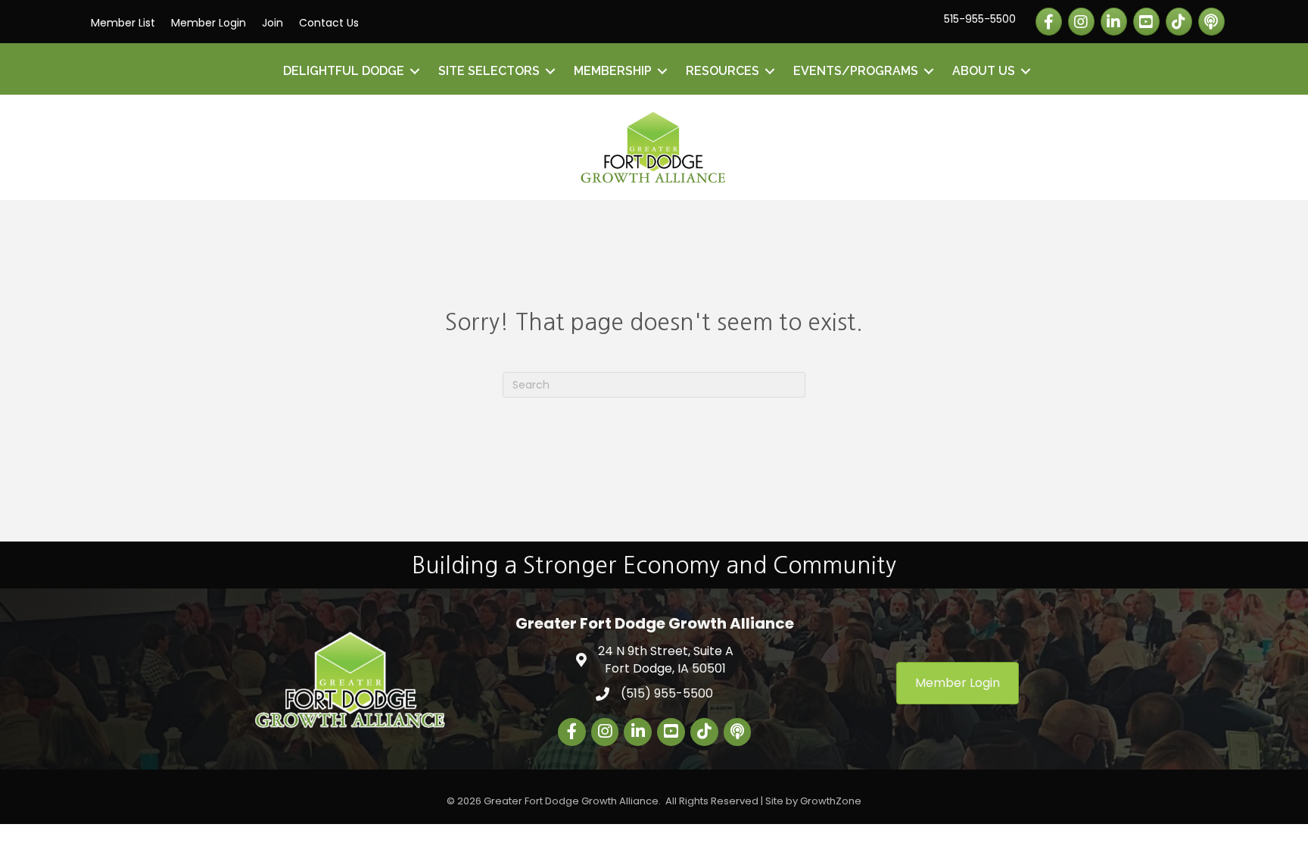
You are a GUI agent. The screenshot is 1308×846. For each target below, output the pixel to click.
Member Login (208, 22)
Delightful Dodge (343, 71)
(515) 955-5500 (667, 693)
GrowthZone (830, 801)
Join (272, 22)
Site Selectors (489, 71)
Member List (123, 22)
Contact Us (329, 22)
